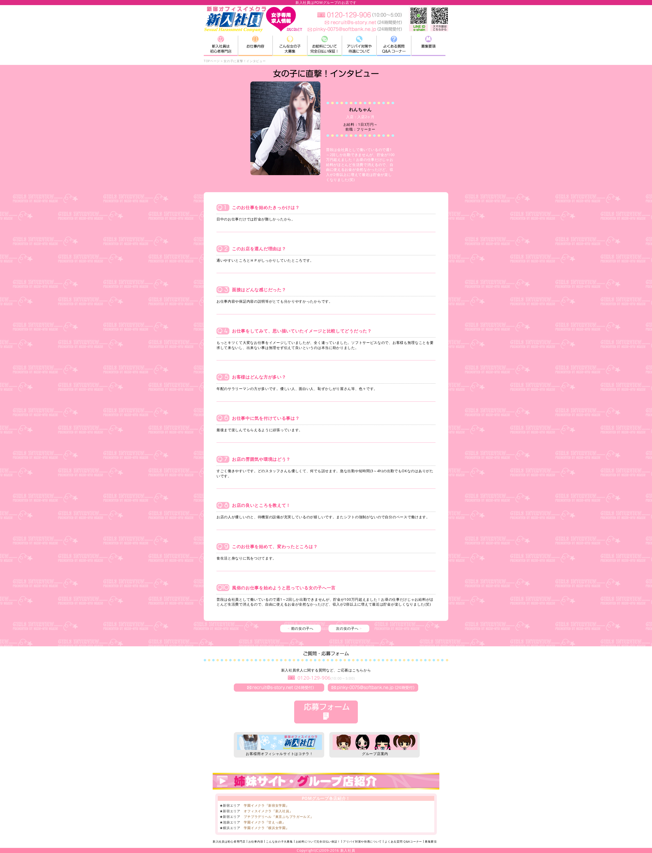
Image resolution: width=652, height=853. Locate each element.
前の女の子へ (301, 628)
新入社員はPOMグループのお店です (326, 2)
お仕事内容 (255, 841)
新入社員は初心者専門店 (229, 841)
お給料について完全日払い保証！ (318, 841)
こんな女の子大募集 (279, 841)
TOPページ (212, 61)
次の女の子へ (349, 628)
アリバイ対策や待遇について (362, 841)
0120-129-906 (314, 677)
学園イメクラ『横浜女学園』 (266, 828)
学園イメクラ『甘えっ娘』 (265, 822)
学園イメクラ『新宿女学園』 (266, 805)
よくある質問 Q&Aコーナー (403, 841)
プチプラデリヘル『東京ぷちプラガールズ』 (279, 816)
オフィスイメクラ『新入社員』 (268, 811)
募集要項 (431, 841)
